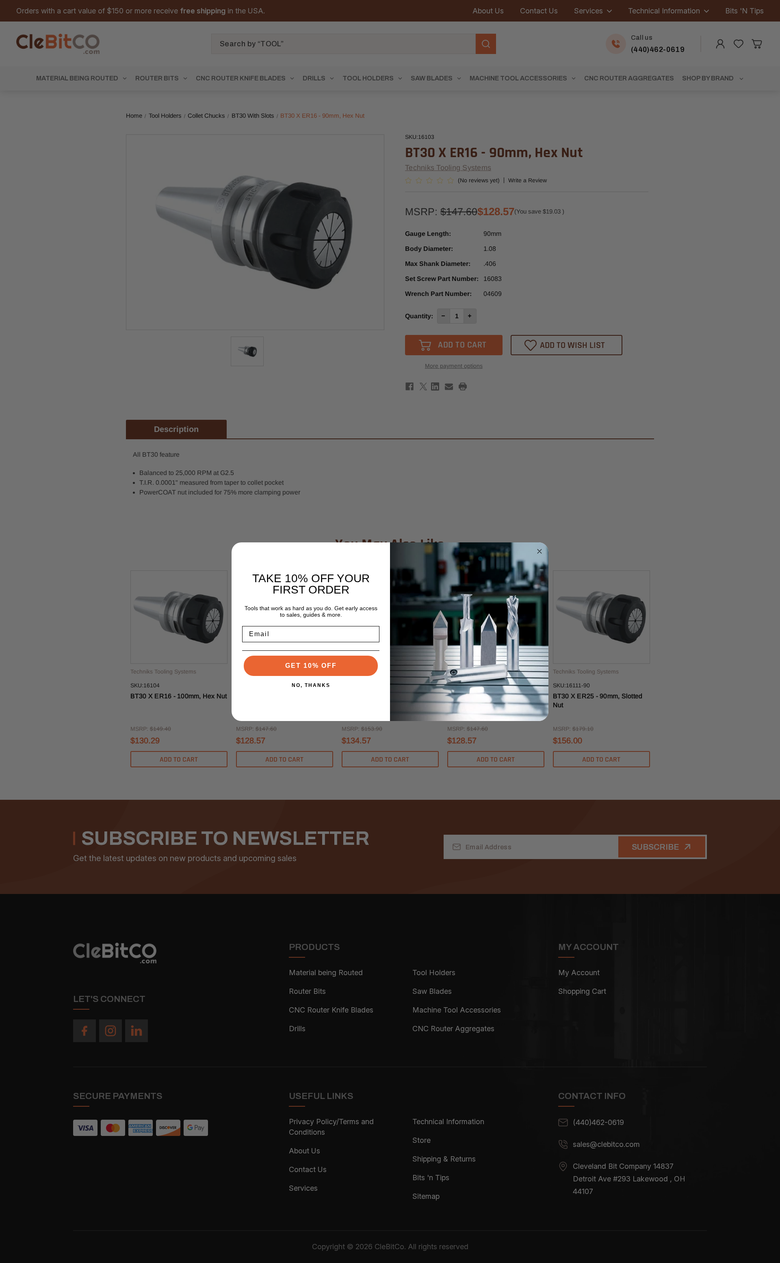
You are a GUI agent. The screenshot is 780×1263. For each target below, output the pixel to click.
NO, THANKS (311, 685)
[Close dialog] (539, 551)
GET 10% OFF (311, 665)
